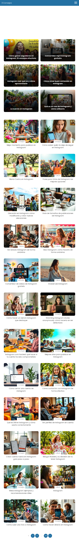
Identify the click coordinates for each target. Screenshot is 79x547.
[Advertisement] (39, 21)
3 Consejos (7, 3)
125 (46, 536)
